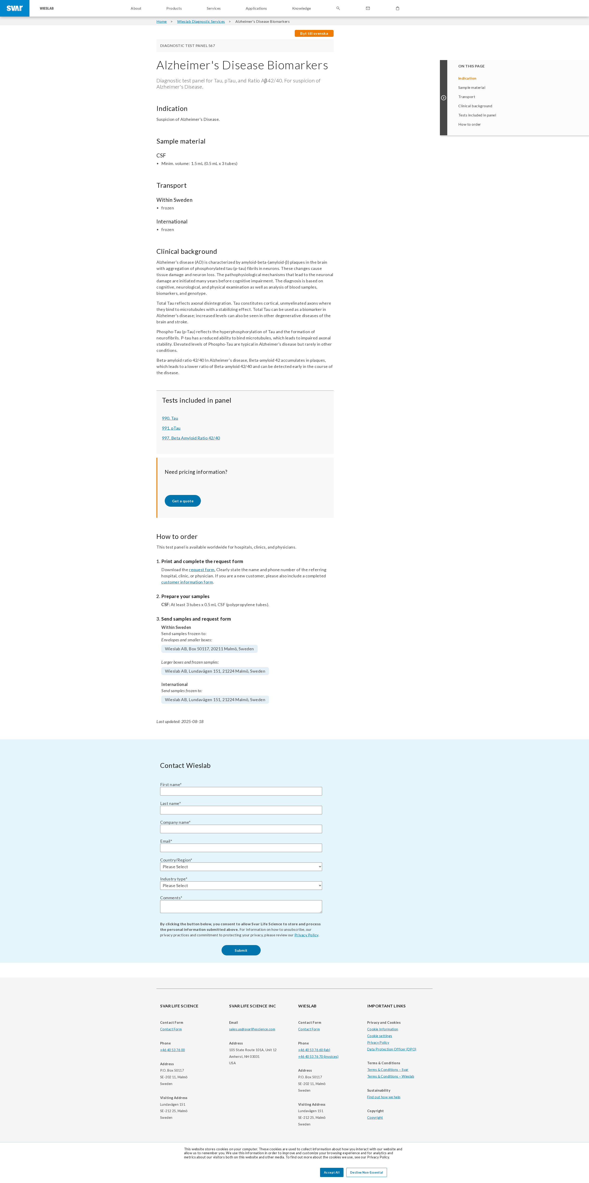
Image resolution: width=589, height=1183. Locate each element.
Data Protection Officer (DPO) (391, 1049)
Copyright (375, 1117)
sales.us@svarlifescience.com (252, 1029)
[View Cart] (397, 8)
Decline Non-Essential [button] (366, 1172)
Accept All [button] (332, 1172)
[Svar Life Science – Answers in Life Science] (14, 8)
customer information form (187, 581)
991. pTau (171, 428)
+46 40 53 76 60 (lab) (314, 1050)
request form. (202, 569)
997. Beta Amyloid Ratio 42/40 (191, 437)
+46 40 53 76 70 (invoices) (318, 1057)
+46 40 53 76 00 (172, 1050)
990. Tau (170, 418)
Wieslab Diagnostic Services (201, 21)
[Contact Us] (368, 8)
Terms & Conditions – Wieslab (390, 1076)
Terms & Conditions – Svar (388, 1070)
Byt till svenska (314, 33)
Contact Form (171, 1029)
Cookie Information (382, 1029)
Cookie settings (379, 1036)
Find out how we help (384, 1097)
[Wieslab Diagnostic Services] (46, 8)
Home (161, 21)
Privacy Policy (306, 935)
